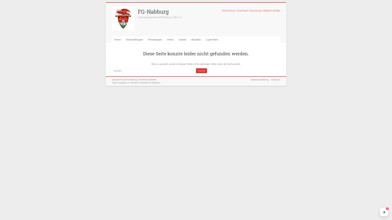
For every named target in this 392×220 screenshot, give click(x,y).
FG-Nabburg (153, 11)
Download (242, 10)
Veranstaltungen (134, 39)
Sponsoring (255, 10)
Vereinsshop (228, 10)
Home (117, 39)
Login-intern (212, 39)
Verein (170, 39)
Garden (182, 39)
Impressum (275, 80)
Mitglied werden (271, 10)
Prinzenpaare (155, 39)
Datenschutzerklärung (260, 80)
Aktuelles (196, 39)
